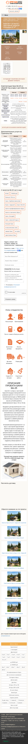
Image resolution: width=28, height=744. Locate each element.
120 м (18, 667)
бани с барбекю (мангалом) (13, 201)
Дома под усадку (14, 707)
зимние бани (8, 231)
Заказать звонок (14, 11)
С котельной (12, 702)
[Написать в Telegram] (21, 8)
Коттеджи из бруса (14, 677)
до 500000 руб (14, 662)
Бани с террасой (10, 205)
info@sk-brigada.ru (11, 250)
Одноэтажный (14, 647)
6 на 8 (13, 654)
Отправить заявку (10, 299)
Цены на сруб (14, 705)
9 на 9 (23, 657)
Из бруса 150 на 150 (14, 685)
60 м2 (7, 193)
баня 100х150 (21, 205)
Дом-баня (14, 682)
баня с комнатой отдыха (12, 220)
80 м (8, 667)
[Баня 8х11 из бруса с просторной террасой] (10, 37)
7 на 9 (8, 657)
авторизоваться (5, 636)
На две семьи (5, 700)
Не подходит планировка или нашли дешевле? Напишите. (14, 79)
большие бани (9, 224)
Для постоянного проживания (14, 675)
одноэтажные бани (10, 235)
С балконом (21, 700)
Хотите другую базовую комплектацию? (14, 127)
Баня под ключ (12, 19)
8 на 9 (18, 657)
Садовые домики (14, 697)
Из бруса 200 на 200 (14, 687)
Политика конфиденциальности (10, 726)
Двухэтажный (14, 652)
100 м (12, 667)
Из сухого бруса (14, 690)
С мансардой (14, 649)
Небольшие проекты (14, 695)
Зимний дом (14, 692)
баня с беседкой (9, 216)
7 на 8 (3, 657)
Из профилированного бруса (14, 672)
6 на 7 (8, 654)
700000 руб (14, 193)
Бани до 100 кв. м (10, 197)
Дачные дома (14, 680)
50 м (3, 667)
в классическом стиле (11, 227)
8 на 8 (13, 657)
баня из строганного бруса (12, 212)
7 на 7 (23, 654)
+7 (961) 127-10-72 (12, 8)
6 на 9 (18, 654)
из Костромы (11, 716)
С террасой (13, 700)
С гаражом (4, 702)
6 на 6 (3, 654)
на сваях (17, 231)
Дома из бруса (14, 644)
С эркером (19, 702)
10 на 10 (4, 659)
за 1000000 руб (14, 664)
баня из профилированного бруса (14, 208)
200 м (3, 669)
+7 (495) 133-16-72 (11, 6)
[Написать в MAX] (19, 8)
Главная (5, 19)
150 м (23, 667)
